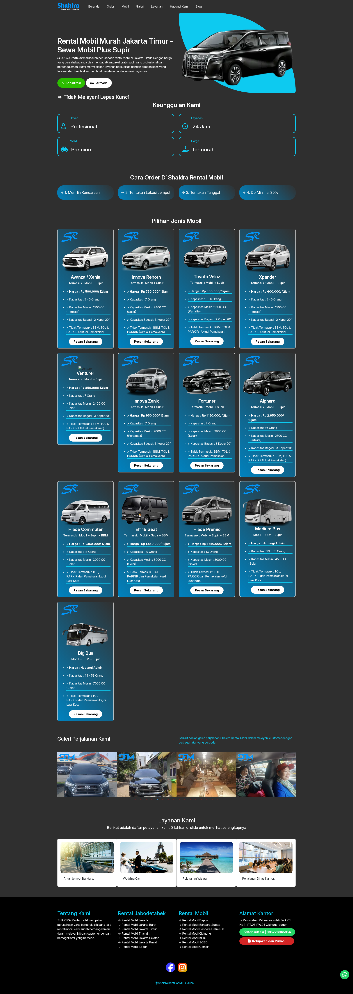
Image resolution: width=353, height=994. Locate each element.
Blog (199, 6)
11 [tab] (190, 799)
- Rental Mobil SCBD (193, 942)
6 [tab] (163, 799)
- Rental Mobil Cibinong (195, 933)
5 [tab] (157, 799)
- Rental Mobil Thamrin (133, 933)
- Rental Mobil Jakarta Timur (137, 929)
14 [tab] (207, 799)
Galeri (140, 6)
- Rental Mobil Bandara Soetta (199, 925)
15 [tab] (212, 799)
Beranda (93, 6)
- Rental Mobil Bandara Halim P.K (201, 929)
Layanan (157, 6)
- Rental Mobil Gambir (194, 947)
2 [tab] (140, 799)
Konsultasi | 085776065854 (269, 932)
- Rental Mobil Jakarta (133, 920)
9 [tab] (179, 799)
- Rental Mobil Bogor (132, 947)
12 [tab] (196, 799)
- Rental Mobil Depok (193, 920)
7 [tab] (168, 799)
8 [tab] (174, 799)
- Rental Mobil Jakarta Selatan (138, 938)
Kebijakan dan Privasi (269, 941)
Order (110, 6)
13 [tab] (201, 799)
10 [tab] (185, 799)
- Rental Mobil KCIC (192, 938)
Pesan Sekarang (86, 341)
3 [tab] (146, 799)
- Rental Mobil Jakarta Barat (137, 925)
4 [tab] (152, 799)
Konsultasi (73, 83)
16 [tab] (218, 799)
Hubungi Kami (179, 6)
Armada (101, 83)
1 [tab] (135, 799)
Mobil (125, 6)
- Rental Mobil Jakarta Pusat (137, 942)
